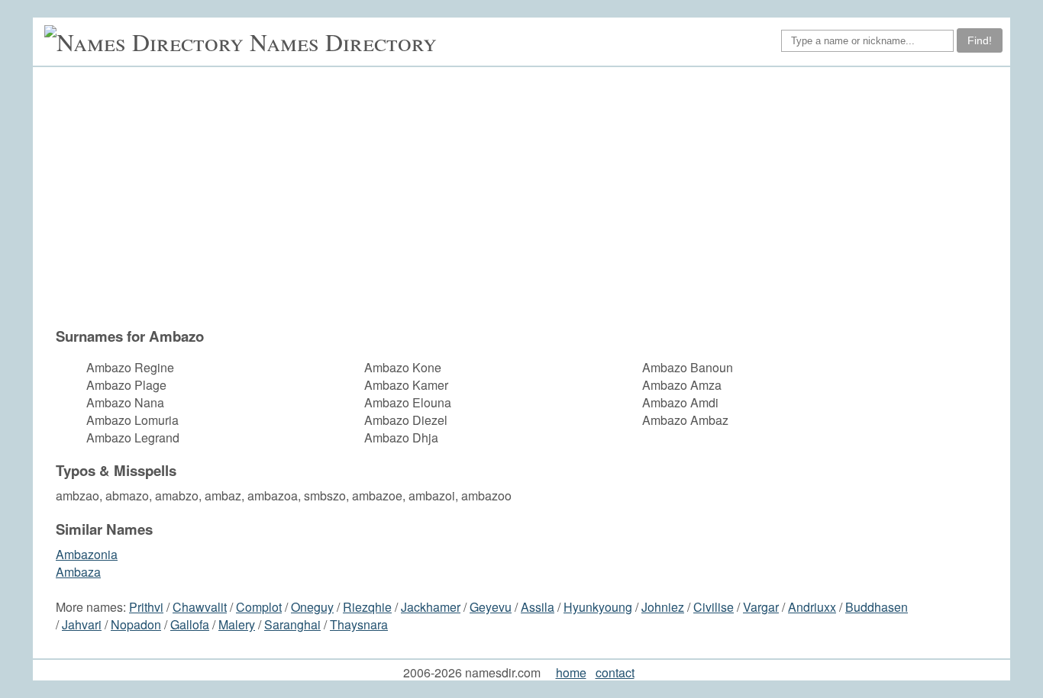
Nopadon (136, 624)
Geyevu (491, 607)
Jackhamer (430, 607)
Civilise (713, 607)
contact (615, 672)
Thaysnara (359, 624)
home (571, 672)
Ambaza (78, 572)
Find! (979, 40)
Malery (236, 624)
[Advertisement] (529, 197)
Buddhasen (876, 607)
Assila (537, 607)
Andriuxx (812, 607)
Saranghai (292, 624)
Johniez (662, 607)
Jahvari (82, 624)
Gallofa (189, 624)
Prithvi (146, 607)
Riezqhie (367, 607)
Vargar (761, 607)
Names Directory (343, 41)
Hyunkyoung (597, 607)
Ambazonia (87, 554)
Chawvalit (200, 607)
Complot (259, 607)
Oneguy (312, 607)
